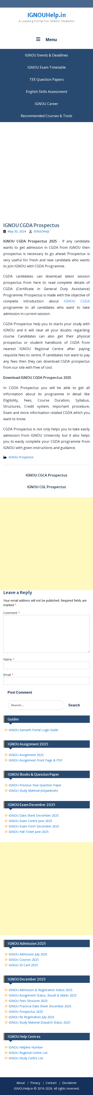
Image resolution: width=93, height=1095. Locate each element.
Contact (51, 1083)
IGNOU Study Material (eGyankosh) (33, 790)
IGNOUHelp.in (46, 15)
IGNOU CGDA (77, 301)
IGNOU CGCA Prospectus (46, 475)
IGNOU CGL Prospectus (46, 487)
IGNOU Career (46, 103)
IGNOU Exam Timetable (46, 67)
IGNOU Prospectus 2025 (26, 1011)
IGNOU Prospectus (21, 457)
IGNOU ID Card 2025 (23, 965)
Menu (51, 39)
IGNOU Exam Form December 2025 (34, 826)
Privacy (35, 1083)
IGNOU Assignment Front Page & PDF (36, 760)
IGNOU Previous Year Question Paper (35, 785)
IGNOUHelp (41, 231)
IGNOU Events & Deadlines (46, 55)
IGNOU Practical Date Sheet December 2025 (40, 1006)
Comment (11, 613)
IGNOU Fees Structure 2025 (28, 1001)
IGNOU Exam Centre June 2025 (30, 821)
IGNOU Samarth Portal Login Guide (33, 730)
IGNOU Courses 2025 (24, 960)
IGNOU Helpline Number (26, 1047)
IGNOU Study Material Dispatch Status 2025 (39, 1022)
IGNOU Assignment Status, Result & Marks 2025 (43, 995)
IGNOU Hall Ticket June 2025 (29, 832)
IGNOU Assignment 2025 (26, 755)
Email (8, 675)
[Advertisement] (46, 170)
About (20, 1083)
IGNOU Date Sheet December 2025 (34, 815)
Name (8, 659)
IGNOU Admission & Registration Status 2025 (40, 990)
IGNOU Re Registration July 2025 (31, 1017)
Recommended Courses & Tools (46, 115)
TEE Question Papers (46, 79)
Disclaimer (69, 1083)
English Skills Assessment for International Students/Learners (46, 91)
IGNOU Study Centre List (26, 1058)
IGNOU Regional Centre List (28, 1053)
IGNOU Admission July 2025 (28, 954)
